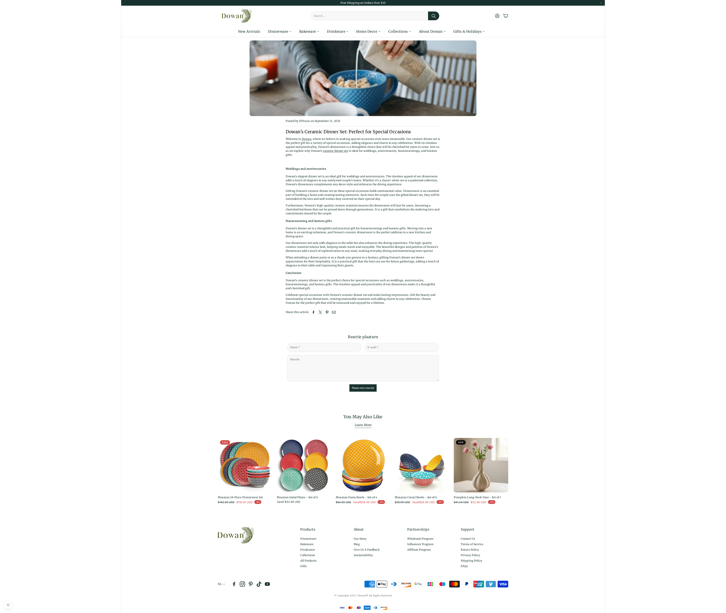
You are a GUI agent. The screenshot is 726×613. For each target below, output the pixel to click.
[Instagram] (242, 584)
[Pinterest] (250, 584)
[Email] (334, 312)
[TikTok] (259, 584)
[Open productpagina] (304, 465)
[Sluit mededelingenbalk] (601, 3)
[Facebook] (234, 584)
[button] (375, 16)
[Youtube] (267, 584)
